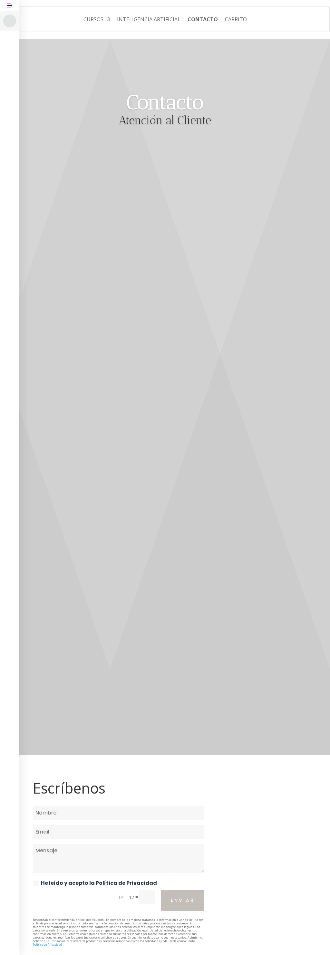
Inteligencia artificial (148, 19)
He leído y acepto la (99, 883)
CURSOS (93, 19)
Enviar (183, 900)
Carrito (236, 19)
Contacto (165, 102)
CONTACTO (203, 19)
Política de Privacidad (126, 883)
